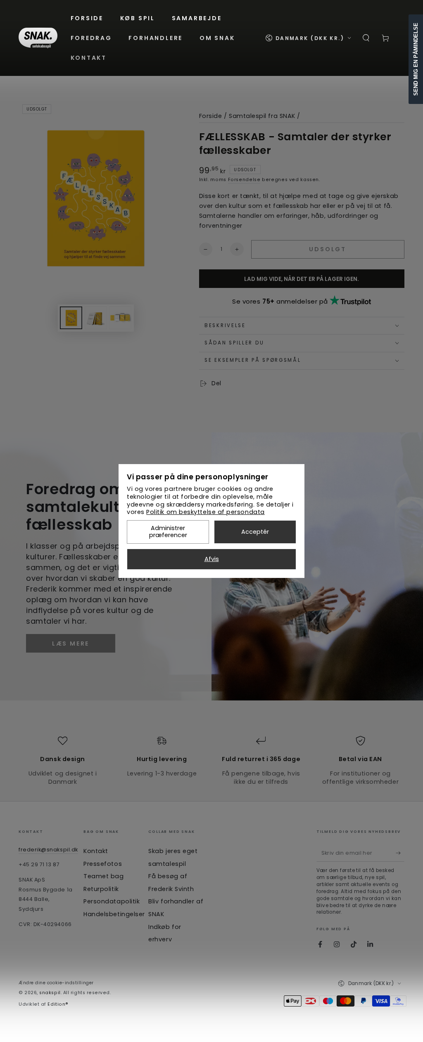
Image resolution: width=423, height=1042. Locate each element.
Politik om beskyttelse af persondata (205, 512)
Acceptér (255, 532)
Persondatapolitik (111, 901)
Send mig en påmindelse (416, 59)
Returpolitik (101, 889)
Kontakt (95, 851)
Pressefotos (102, 864)
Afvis (211, 559)
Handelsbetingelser (114, 914)
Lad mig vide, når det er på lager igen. (301, 279)
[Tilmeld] (400, 853)
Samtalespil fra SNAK (262, 116)
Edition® (58, 1004)
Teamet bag (103, 876)
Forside (210, 116)
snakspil (49, 993)
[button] (366, 38)
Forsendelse (244, 180)
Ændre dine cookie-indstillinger (56, 983)
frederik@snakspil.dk (48, 849)
